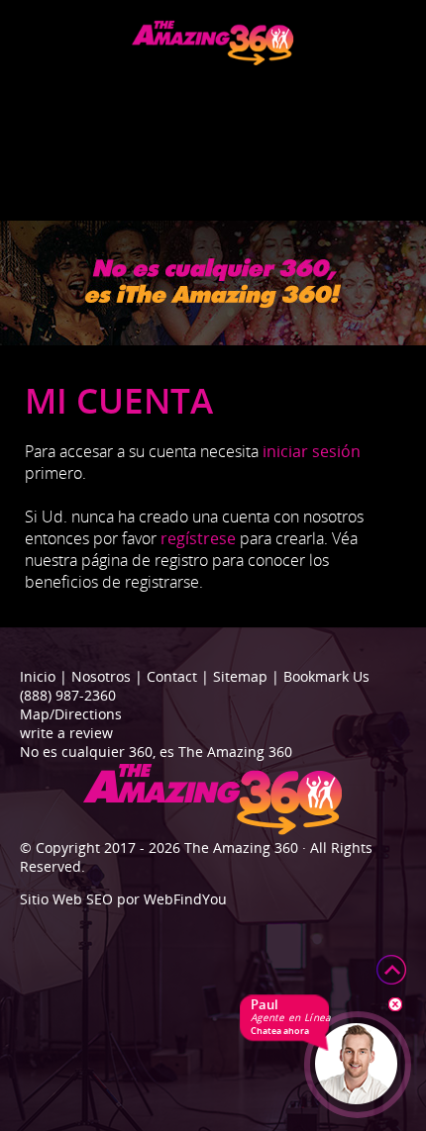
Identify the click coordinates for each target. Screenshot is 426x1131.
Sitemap (240, 676)
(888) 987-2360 (68, 695)
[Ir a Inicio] (213, 59)
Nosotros (101, 676)
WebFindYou (185, 899)
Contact (172, 676)
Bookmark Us (326, 676)
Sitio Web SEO (66, 899)
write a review (66, 732)
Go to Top (391, 970)
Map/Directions (71, 714)
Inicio (37, 676)
